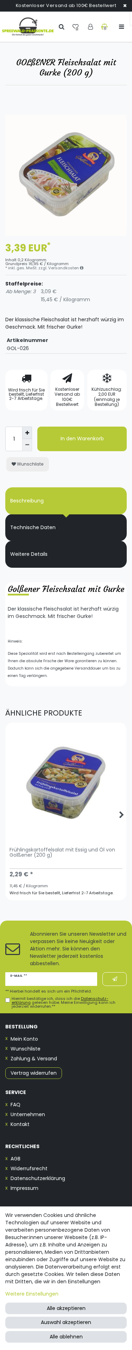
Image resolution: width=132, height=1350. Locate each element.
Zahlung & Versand (34, 1058)
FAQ (15, 1104)
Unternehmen (28, 1114)
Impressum (24, 1188)
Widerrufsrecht (29, 1168)
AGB (15, 1158)
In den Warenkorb (82, 438)
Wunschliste (30, 464)
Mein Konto (24, 1038)
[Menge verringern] (27, 445)
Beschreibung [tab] (27, 500)
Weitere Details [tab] (29, 554)
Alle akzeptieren (66, 1308)
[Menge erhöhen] (27, 433)
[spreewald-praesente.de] (28, 27)
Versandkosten (64, 268)
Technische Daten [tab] (33, 527)
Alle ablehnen (66, 1336)
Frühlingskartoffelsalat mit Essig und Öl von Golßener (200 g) (62, 852)
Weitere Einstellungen (31, 1293)
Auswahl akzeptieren (66, 1322)
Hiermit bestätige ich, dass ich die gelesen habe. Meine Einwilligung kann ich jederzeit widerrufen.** (63, 1003)
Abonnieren (114, 979)
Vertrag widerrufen (34, 1072)
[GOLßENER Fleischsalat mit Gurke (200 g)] (66, 175)
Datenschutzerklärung (38, 1178)
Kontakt (20, 1124)
